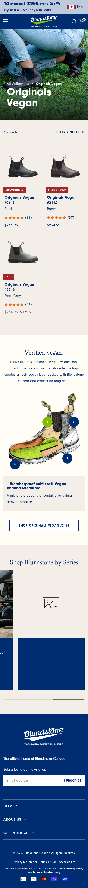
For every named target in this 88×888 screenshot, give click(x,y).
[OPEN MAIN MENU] (5, 21)
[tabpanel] (44, 493)
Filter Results (68, 132)
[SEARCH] (75, 21)
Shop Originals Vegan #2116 (44, 525)
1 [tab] (47, 422)
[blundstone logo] (44, 21)
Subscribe (72, 780)
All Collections (18, 84)
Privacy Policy (74, 868)
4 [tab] (67, 458)
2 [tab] (74, 422)
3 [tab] (15, 464)
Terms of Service (43, 872)
